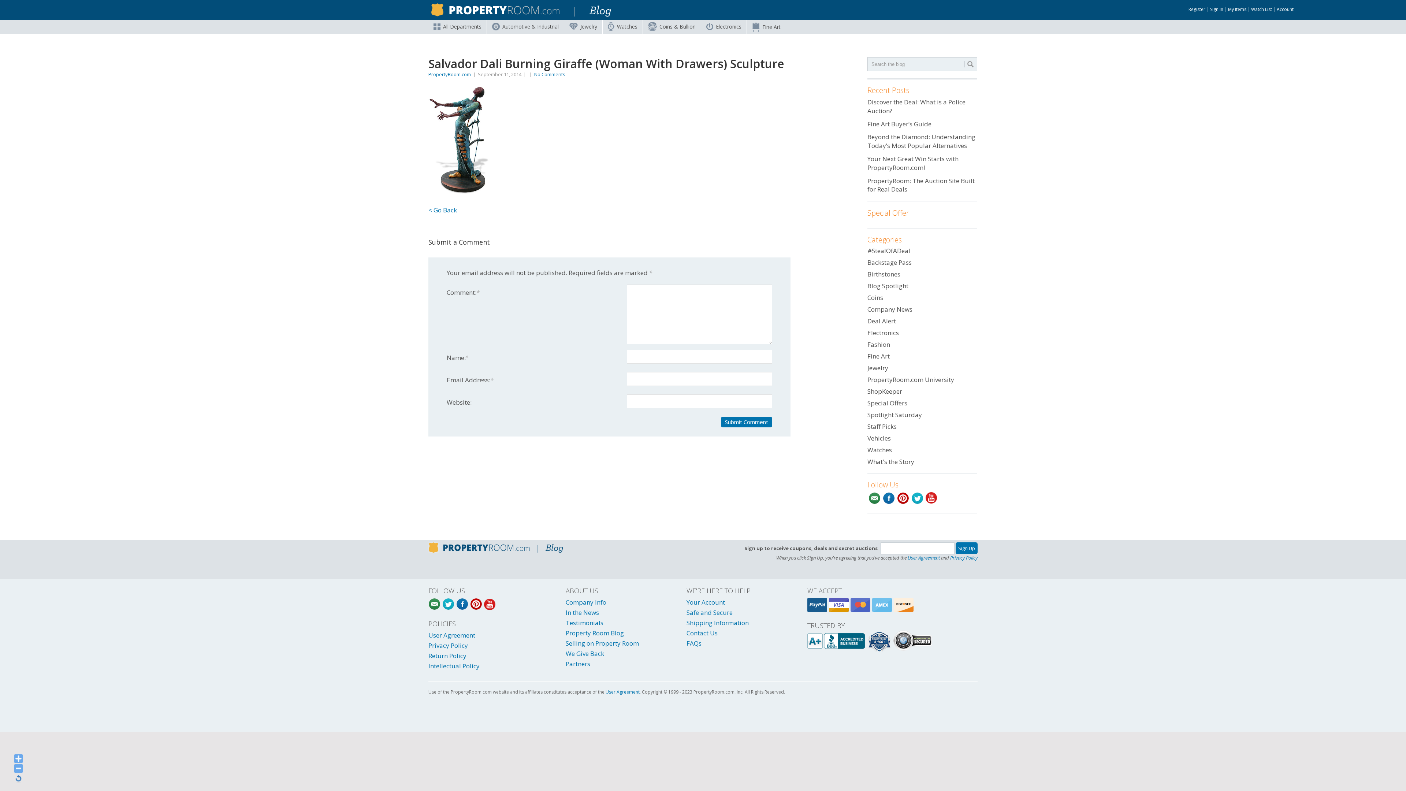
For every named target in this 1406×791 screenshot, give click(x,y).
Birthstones (883, 274)
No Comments (549, 74)
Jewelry (588, 26)
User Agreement (924, 557)
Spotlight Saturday (894, 415)
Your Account (706, 602)
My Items (1237, 9)
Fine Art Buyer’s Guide (899, 124)
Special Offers (887, 403)
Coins (677, 26)
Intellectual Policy (454, 666)
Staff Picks (882, 426)
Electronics (728, 26)
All (462, 26)
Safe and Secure (710, 612)
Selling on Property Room (602, 643)
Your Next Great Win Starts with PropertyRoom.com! (913, 163)
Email (874, 498)
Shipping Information (718, 623)
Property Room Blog (595, 633)
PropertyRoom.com (449, 74)
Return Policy (447, 655)
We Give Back (585, 653)
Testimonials (584, 623)
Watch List (1261, 9)
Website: (459, 402)
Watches (627, 26)
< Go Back (442, 210)
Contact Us (702, 633)
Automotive (530, 26)
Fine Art (771, 26)
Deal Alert (881, 321)
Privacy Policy (964, 557)
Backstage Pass (889, 262)
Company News (889, 309)
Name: (458, 357)
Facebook (889, 498)
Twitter (917, 498)
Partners (578, 664)
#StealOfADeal (888, 250)
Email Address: (470, 380)
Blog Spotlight (887, 286)
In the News (582, 612)
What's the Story (890, 461)
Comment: (463, 292)
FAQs (694, 643)
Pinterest (903, 498)
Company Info (586, 602)
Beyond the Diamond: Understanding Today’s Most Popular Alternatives (921, 141)
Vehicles (879, 438)
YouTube (932, 498)
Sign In (1216, 9)
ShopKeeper (884, 391)
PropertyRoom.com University (910, 379)
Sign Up (966, 548)
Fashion (878, 344)
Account (1285, 9)
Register (1197, 9)
